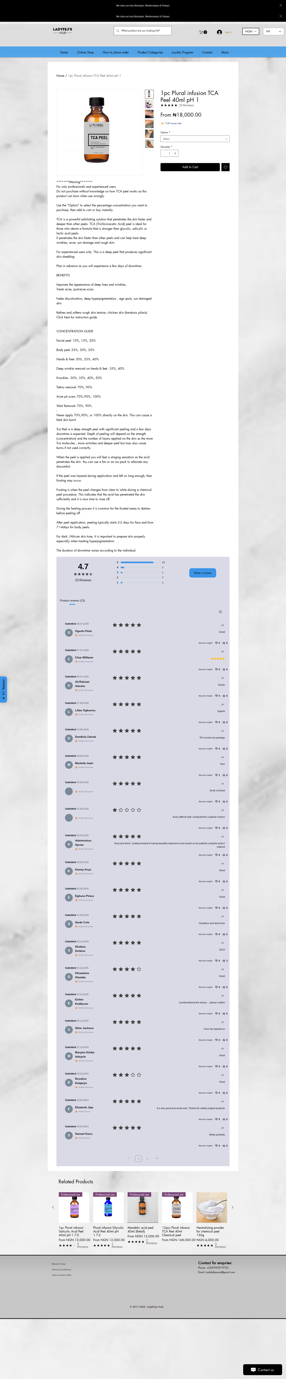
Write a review (202, 572)
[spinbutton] (169, 153)
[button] (203, 32)
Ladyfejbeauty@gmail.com (220, 1272)
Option (165, 132)
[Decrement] (163, 153)
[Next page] (157, 1158)
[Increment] (175, 153)
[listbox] (250, 31)
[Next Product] (232, 1207)
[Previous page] (129, 1158)
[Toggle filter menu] (220, 611)
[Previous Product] (53, 1207)
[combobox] (195, 138)
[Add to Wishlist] (225, 167)
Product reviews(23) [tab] (72, 600)
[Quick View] (212, 1207)
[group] (143, 1224)
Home (60, 76)
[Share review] (222, 625)
